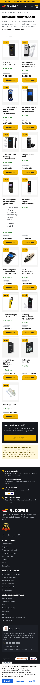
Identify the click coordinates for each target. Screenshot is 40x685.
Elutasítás (32, 681)
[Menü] (31, 6)
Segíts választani (20, 438)
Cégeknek (5, 547)
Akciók (4, 563)
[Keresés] (24, 6)
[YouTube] (14, 535)
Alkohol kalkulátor (8, 580)
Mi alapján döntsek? (9, 577)
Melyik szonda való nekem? (11, 574)
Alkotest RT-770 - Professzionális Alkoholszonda (29, 109)
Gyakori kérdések (8, 587)
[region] (20, 674)
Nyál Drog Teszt (9, 405)
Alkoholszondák (15, 12)
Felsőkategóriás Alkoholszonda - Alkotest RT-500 (9, 272)
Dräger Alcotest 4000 (28, 156)
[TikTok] (19, 535)
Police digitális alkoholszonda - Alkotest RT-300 (28, 64)
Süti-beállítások (7, 621)
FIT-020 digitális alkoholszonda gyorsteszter (9, 202)
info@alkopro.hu (12, 646)
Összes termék (7, 566)
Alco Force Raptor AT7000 (10, 316)
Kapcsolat (5, 611)
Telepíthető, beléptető (9, 550)
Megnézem (10, 80)
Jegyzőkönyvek (7, 556)
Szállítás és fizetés (8, 608)
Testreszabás (20, 681)
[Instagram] (9, 535)
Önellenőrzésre (7, 543)
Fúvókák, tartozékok (9, 553)
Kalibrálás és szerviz (9, 601)
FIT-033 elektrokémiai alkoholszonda (27, 272)
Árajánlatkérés (7, 598)
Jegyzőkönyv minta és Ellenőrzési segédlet (8, 363)
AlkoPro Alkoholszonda (9, 63)
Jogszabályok (7, 590)
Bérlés (4, 605)
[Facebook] (4, 535)
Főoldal (4, 12)
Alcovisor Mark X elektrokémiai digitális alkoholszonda (10, 110)
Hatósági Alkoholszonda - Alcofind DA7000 (29, 317)
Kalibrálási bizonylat (26, 361)
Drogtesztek (6, 559)
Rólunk (4, 614)
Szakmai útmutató (8, 584)
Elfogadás (7, 681)
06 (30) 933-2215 (13, 643)
